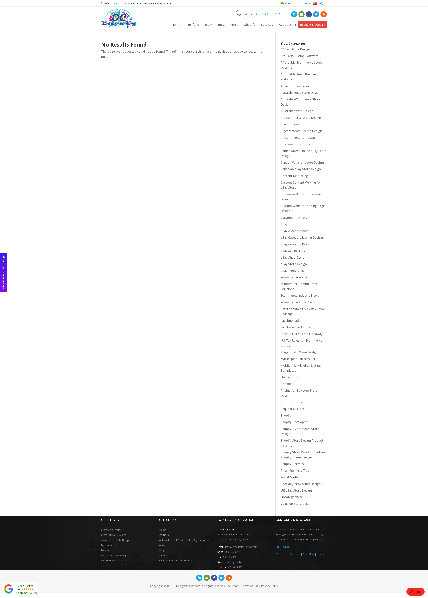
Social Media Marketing (113, 555)
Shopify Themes (292, 464)
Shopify (249, 25)
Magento (106, 550)
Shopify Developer (294, 422)
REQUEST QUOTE (312, 25)
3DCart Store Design (295, 49)
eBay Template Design (113, 534)
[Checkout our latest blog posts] (323, 14)
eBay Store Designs (112, 529)
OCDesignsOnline (118, 18)
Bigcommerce (290, 124)
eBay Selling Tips (293, 251)
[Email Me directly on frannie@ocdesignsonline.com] (301, 14)
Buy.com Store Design (296, 144)
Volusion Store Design (296, 504)
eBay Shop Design (293, 257)
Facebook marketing (295, 327)
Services (267, 25)
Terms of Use (249, 586)
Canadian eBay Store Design (301, 169)
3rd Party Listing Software (299, 56)
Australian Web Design (297, 111)
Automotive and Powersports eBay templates (184, 540)
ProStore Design (292, 402)
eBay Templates (292, 271)
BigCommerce (228, 25)
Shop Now (308, 554)
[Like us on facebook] (309, 14)
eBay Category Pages (296, 244)
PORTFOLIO (282, 546)
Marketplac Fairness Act (298, 359)
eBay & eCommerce (294, 231)
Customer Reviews (294, 218)
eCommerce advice (294, 277)
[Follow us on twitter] (316, 14)
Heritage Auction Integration (291, 559)
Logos (320, 554)
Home (176, 25)
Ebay (284, 224)
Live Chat (290, 3)
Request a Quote (293, 409)
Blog (161, 550)
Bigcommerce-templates (298, 138)
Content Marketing (294, 176)
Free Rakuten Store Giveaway (302, 334)
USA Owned (305, 3)
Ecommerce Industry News (300, 295)
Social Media (289, 477)
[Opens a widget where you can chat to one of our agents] (415, 592)
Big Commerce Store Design (301, 118)
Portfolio (192, 25)
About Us (285, 25)
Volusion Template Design (115, 540)
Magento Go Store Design (299, 352)
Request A (3, 274)
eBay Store (294, 554)
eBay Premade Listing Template (176, 560)
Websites (280, 554)
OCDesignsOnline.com (186, 586)
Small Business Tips (295, 470)
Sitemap (163, 555)
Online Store (290, 377)
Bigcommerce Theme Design (301, 131)
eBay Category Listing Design (302, 237)
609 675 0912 (121, 3)
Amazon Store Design (296, 86)
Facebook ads (290, 321)
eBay (208, 25)
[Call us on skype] (294, 14)
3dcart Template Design (114, 560)
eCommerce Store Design (299, 302)
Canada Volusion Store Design (302, 162)
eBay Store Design (294, 264)
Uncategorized (291, 497)
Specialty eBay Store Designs (301, 484)
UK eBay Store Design (296, 490)
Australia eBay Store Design (300, 93)
